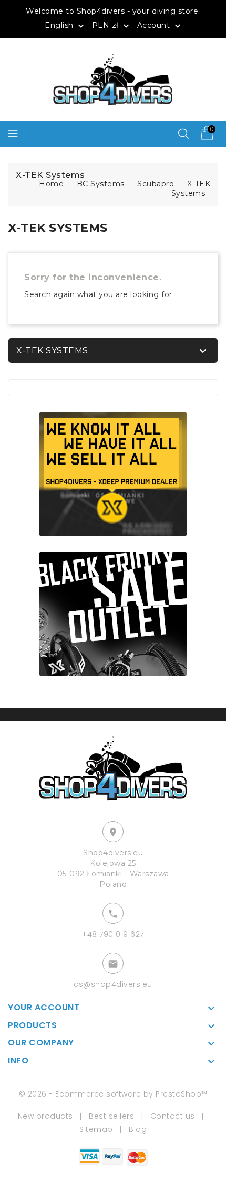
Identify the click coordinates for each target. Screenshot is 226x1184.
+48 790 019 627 (113, 934)
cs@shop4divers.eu (113, 984)
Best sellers (111, 1116)
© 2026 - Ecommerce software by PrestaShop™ (113, 1094)
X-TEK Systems (52, 351)
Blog (138, 1129)
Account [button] (160, 26)
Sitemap (96, 1129)
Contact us (172, 1116)
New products (45, 1116)
